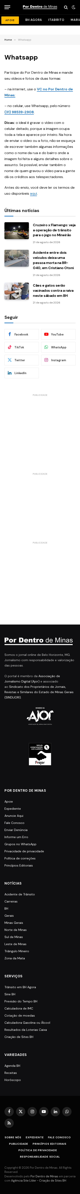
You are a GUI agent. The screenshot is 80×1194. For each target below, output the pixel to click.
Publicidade (18, 1144)
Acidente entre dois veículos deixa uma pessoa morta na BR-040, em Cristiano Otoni (53, 260)
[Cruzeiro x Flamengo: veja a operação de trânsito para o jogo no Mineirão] (16, 230)
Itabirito (56, 20)
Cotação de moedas (19, 1015)
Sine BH (9, 994)
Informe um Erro (16, 837)
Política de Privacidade (37, 1150)
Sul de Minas (13, 937)
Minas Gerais (13, 923)
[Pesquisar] (66, 7)
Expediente (12, 809)
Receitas (10, 1073)
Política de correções (20, 858)
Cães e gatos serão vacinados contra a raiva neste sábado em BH (53, 290)
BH (6, 908)
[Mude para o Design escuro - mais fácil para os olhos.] (73, 7)
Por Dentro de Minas (44, 1176)
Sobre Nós (13, 1137)
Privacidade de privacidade (24, 851)
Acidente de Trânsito (19, 894)
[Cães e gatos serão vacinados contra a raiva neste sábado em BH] (16, 291)
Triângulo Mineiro (16, 951)
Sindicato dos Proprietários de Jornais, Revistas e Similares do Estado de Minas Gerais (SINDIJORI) (39, 692)
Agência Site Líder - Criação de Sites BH (38, 1180)
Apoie (8, 801)
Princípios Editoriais (18, 865)
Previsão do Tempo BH (20, 1001)
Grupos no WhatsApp (20, 844)
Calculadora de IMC (18, 1008)
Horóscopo (12, 1080)
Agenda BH (12, 1066)
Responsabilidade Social (40, 1156)
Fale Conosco (14, 823)
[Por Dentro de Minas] (40, 7)
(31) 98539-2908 (19, 112)
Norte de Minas (15, 930)
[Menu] (7, 7)
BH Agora (33, 20)
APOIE (10, 20)
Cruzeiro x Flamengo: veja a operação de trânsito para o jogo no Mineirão (54, 230)
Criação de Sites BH (18, 1037)
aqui (33, 193)
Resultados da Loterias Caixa (25, 1030)
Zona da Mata (14, 958)
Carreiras (11, 901)
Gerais (9, 916)
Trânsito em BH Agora (20, 987)
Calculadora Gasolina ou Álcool (27, 1023)
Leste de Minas (15, 944)
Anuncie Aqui (13, 816)
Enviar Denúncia (16, 830)
